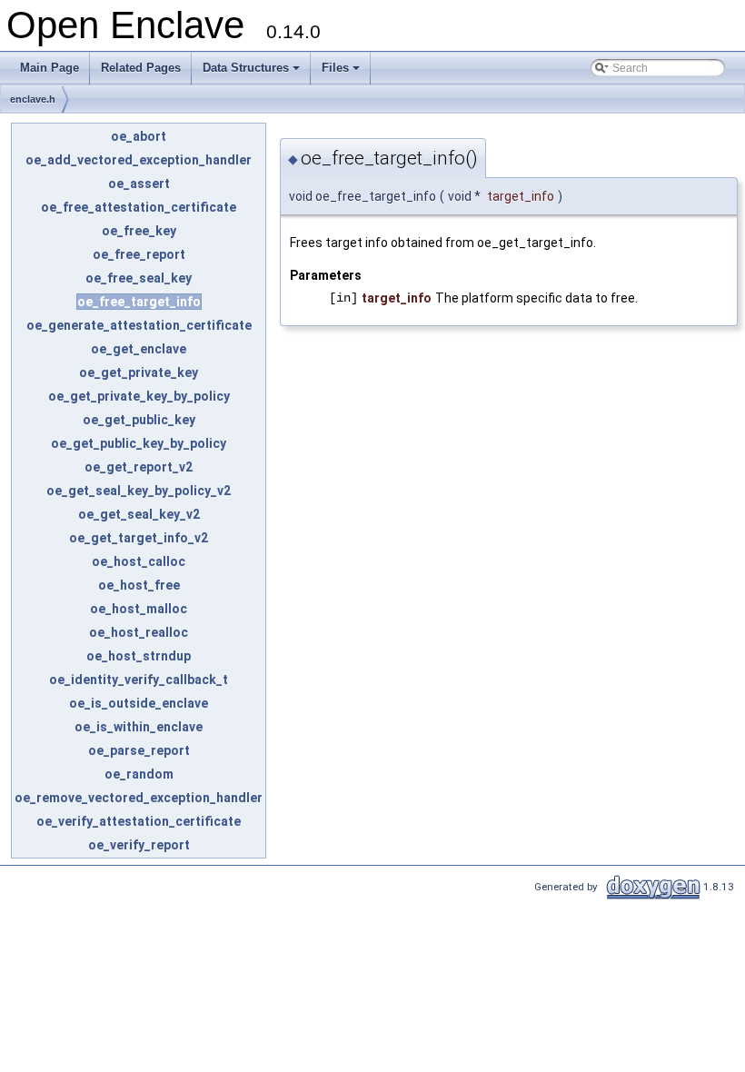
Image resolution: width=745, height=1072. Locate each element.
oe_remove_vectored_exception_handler (139, 797)
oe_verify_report (139, 845)
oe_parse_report (139, 750)
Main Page (49, 67)
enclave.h (32, 99)
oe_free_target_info (139, 301)
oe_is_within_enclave (138, 727)
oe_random (139, 774)
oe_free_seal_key (138, 278)
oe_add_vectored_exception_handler (138, 160)
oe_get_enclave (138, 349)
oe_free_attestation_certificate (138, 207)
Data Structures (253, 72)
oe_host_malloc (138, 608)
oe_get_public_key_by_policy (138, 443)
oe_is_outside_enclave (138, 703)
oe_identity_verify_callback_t (138, 679)
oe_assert (139, 183)
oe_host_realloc (138, 632)
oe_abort (138, 136)
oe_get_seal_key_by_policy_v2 (138, 490)
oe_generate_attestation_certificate (139, 325)
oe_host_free (139, 585)
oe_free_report (139, 254)
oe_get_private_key (138, 372)
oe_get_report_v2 (138, 467)
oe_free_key (139, 230)
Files (342, 72)
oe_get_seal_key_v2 (139, 514)
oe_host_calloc (138, 561)
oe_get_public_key (139, 419)
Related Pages (141, 67)
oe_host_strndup (138, 656)
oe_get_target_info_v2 (138, 538)
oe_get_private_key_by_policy (139, 396)
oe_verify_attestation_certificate (138, 821)
